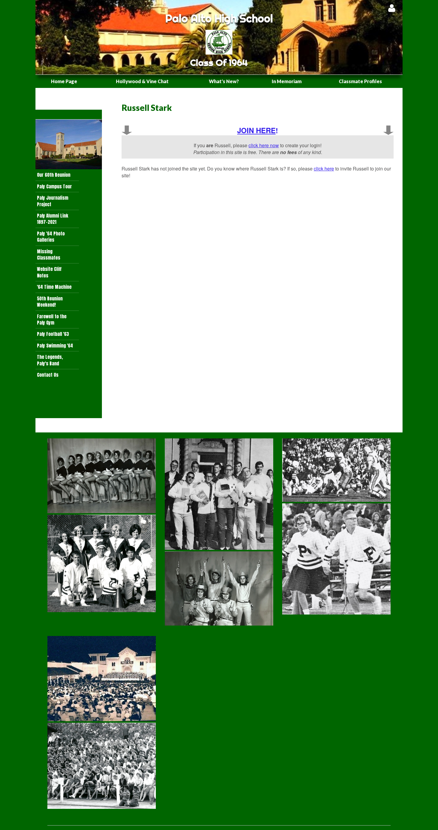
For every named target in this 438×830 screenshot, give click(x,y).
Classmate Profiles (360, 81)
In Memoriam (287, 81)
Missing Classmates (48, 254)
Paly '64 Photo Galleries (51, 236)
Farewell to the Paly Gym (51, 319)
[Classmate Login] (392, 8)
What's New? (224, 81)
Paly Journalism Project (52, 200)
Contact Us (47, 374)
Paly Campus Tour (54, 186)
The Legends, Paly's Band (50, 360)
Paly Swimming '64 (55, 345)
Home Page (64, 81)
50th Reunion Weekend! (50, 301)
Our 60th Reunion (53, 174)
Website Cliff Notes (49, 272)
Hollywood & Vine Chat (142, 81)
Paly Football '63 (53, 334)
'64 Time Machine (54, 286)
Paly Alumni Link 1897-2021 (52, 218)
